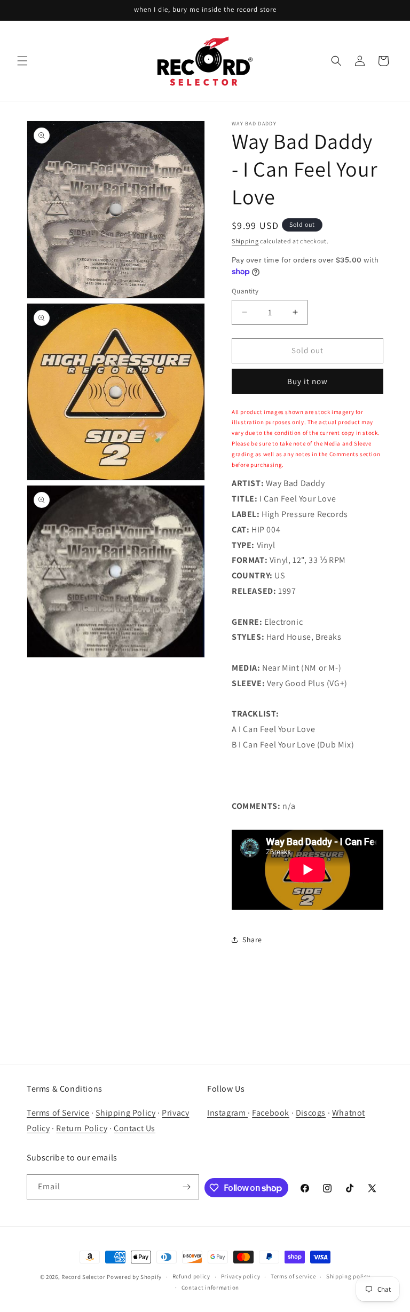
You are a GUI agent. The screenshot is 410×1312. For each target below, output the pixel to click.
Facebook (270, 1112)
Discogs (311, 1112)
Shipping (245, 241)
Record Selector (83, 1277)
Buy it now (307, 381)
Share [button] (252, 939)
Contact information (210, 1287)
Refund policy (191, 1276)
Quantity (245, 291)
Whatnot (348, 1112)
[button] (22, 61)
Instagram (227, 1112)
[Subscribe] (187, 1186)
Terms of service (293, 1276)
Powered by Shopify (134, 1277)
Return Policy (81, 1128)
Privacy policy (241, 1276)
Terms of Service (58, 1112)
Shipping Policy (125, 1112)
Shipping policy (348, 1276)
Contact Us (134, 1128)
